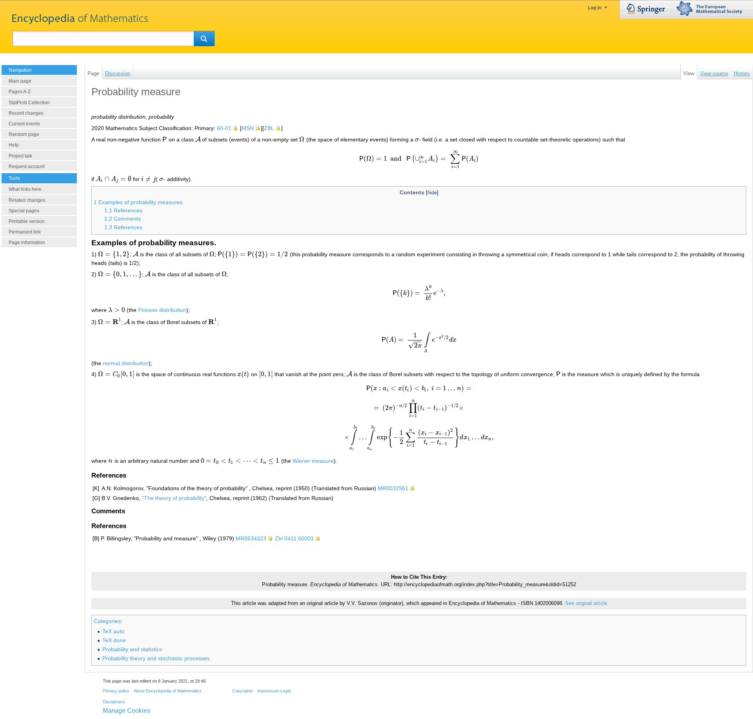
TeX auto (113, 631)
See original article (586, 603)
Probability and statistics (132, 649)
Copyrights (242, 690)
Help (14, 145)
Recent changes (26, 113)
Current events (24, 124)
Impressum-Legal (274, 690)
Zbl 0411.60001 (294, 538)
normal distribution (126, 363)
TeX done (114, 640)
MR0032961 (393, 488)
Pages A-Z (20, 91)
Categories (107, 621)
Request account (27, 166)
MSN (248, 128)
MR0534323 (251, 538)
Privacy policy (116, 690)
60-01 (224, 128)
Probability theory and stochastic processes (156, 658)
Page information (27, 242)
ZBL (269, 128)
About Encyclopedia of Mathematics (168, 690)
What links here (25, 189)
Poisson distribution (162, 310)
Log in (594, 8)
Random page (24, 134)
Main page (20, 81)
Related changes (27, 200)
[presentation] (164, 139)
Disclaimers (114, 701)
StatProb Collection (29, 102)
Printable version (27, 221)
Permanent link (25, 232)
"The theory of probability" (174, 498)
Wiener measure (313, 461)
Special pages (24, 211)
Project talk (20, 156)
